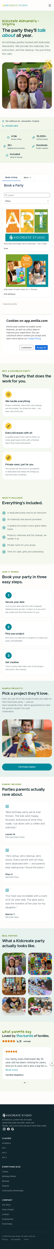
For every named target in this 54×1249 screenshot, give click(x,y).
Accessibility (16, 1239)
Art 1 (4, 1148)
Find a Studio (8, 1210)
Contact (5, 1214)
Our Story (6, 1205)
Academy (6, 1143)
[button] (2, 1063)
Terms (26, 1239)
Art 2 (4, 1153)
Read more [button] (12, 1070)
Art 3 (4, 1157)
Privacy (5, 1239)
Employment (7, 1219)
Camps (5, 1172)
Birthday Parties (9, 1176)
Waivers (5, 1186)
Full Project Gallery (27, 767)
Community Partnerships (12, 1191)
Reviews (5, 1181)
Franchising (7, 1224)
